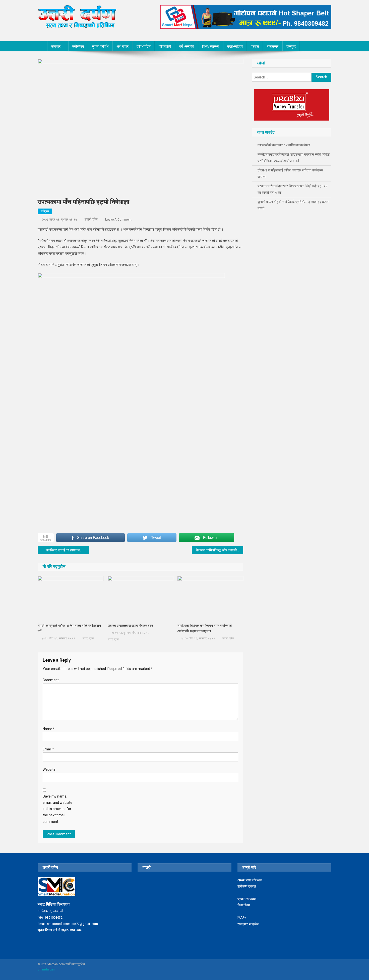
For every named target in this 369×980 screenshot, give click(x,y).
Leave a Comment (118, 219)
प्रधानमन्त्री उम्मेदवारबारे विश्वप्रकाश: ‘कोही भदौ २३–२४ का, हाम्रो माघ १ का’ (293, 189)
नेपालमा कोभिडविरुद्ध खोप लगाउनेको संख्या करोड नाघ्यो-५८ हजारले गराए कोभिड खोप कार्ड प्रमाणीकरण (219, 550)
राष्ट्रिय (45, 211)
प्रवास (255, 46)
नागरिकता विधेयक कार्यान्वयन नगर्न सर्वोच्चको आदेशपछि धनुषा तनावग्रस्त (204, 628)
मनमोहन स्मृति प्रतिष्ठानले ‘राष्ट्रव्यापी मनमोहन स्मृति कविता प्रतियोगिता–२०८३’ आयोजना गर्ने (294, 157)
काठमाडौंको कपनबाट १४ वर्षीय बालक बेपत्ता (284, 145)
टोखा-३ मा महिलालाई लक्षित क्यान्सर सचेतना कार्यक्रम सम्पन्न (290, 173)
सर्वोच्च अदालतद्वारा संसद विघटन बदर (130, 626)
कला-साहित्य (235, 46)
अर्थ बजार (122, 46)
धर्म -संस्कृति (186, 46)
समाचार (55, 46)
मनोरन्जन (78, 46)
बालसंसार (272, 46)
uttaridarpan (46, 969)
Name (49, 729)
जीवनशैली (165, 46)
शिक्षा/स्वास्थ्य (210, 46)
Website (49, 769)
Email (48, 749)
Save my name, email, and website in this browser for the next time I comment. (57, 809)
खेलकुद (291, 46)
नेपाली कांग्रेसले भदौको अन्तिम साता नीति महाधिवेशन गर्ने (69, 628)
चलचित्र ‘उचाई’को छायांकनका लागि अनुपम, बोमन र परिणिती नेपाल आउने (67, 550)
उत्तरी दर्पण (91, 219)
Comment (51, 680)
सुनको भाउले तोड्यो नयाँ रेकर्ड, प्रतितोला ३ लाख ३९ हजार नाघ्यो (293, 205)
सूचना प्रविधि (100, 46)
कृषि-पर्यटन (144, 46)
